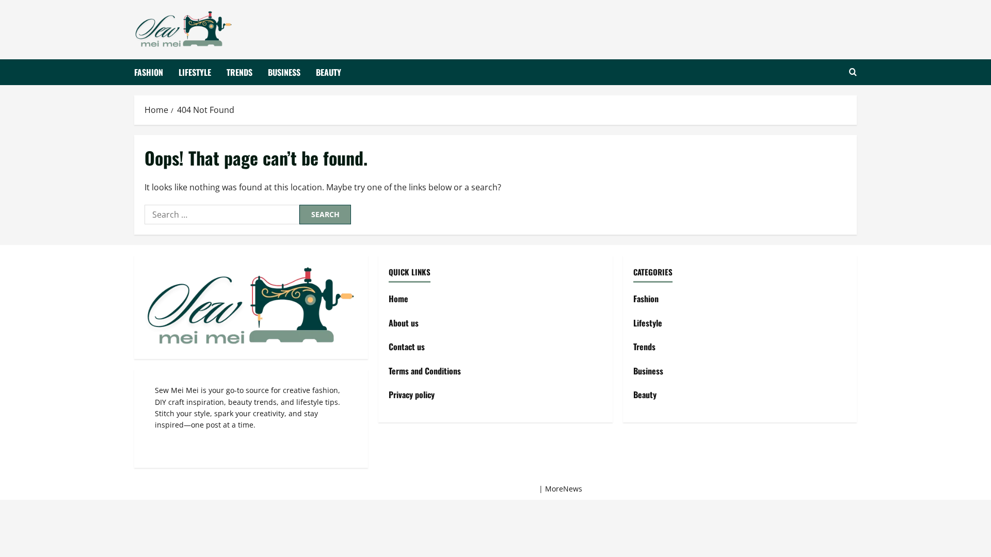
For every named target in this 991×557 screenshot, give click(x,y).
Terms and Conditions (425, 371)
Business (284, 71)
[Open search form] (853, 72)
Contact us (407, 346)
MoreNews (563, 489)
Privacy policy (412, 394)
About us (404, 323)
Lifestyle (195, 71)
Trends (239, 71)
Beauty (328, 71)
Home (398, 298)
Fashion (148, 71)
